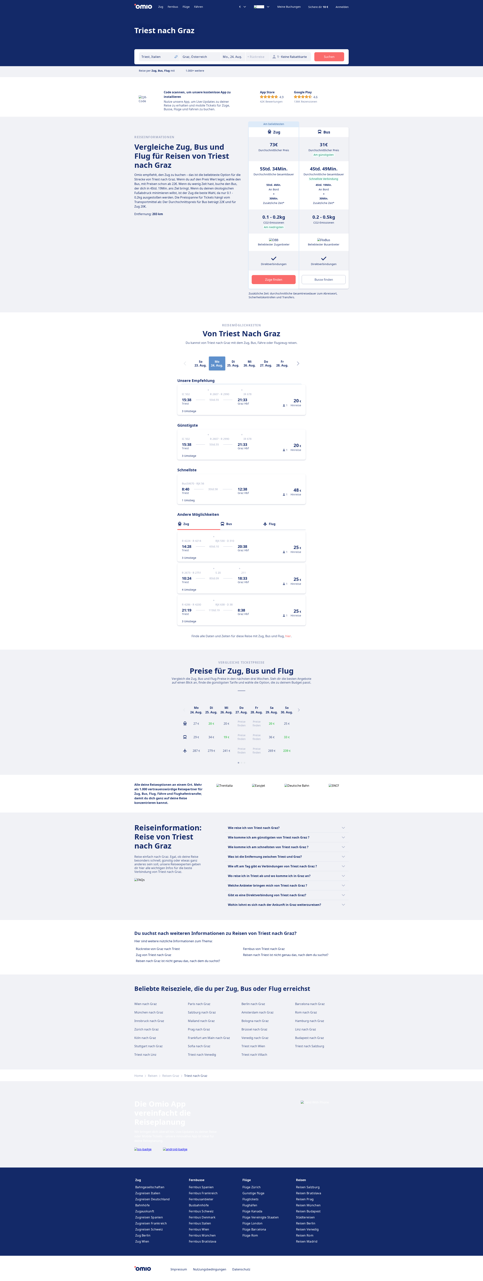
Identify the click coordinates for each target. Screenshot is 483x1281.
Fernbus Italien (200, 1223)
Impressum (179, 1269)
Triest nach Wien (253, 1046)
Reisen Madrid (306, 1241)
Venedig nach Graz (255, 1038)
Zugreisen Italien (147, 1193)
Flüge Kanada (252, 1211)
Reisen (152, 1076)
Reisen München (308, 1205)
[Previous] (184, 710)
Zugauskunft (144, 1211)
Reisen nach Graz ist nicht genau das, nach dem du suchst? (178, 961)
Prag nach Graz (199, 1029)
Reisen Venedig (307, 1229)
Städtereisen (305, 1217)
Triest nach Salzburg (309, 1046)
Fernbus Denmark (202, 1217)
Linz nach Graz (305, 1029)
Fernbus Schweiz (201, 1211)
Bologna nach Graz (255, 1021)
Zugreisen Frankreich (151, 1223)
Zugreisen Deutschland (152, 1199)
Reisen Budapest (308, 1211)
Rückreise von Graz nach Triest (158, 949)
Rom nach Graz (306, 1012)
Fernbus (173, 6)
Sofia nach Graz (199, 1046)
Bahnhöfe (142, 1205)
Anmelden (342, 6)
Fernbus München (202, 1235)
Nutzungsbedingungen (209, 1269)
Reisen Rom (304, 1235)
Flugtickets (250, 1199)
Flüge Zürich (251, 1187)
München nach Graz (148, 1012)
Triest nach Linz (145, 1055)
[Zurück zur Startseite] (146, 7)
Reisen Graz (170, 1076)
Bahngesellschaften (149, 1187)
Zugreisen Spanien (149, 1217)
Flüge (186, 6)
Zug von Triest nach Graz (153, 955)
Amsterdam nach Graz (258, 1012)
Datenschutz (241, 1269)
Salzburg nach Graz (202, 1012)
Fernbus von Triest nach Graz (264, 949)
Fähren (198, 6)
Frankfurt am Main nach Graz (209, 1038)
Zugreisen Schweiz (149, 1229)
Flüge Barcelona (254, 1229)
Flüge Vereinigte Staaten (260, 1217)
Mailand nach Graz (201, 1021)
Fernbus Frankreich (203, 1193)
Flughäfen (249, 1205)
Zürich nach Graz (146, 1029)
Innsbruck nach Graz (149, 1021)
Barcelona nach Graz (310, 1004)
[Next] (298, 363)
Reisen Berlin (305, 1223)
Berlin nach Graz (253, 1004)
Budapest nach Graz (309, 1038)
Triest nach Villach (254, 1055)
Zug (160, 6)
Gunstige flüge (253, 1193)
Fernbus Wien (199, 1229)
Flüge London (252, 1223)
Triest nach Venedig (202, 1055)
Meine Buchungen (289, 6)
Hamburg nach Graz (309, 1021)
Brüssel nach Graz (254, 1029)
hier (288, 636)
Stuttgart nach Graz (148, 1046)
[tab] (198, 524)
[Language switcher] (262, 7)
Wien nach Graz (145, 1004)
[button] (233, 56)
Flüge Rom (250, 1235)
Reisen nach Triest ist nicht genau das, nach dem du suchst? (285, 955)
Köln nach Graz (145, 1038)
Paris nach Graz (199, 1004)
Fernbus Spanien (201, 1187)
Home (138, 1076)
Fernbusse (196, 1180)
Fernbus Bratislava (202, 1241)
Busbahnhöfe (199, 1205)
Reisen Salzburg (308, 1187)
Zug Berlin (142, 1235)
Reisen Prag (305, 1199)
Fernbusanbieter (201, 1199)
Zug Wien (142, 1241)
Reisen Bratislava (308, 1193)
